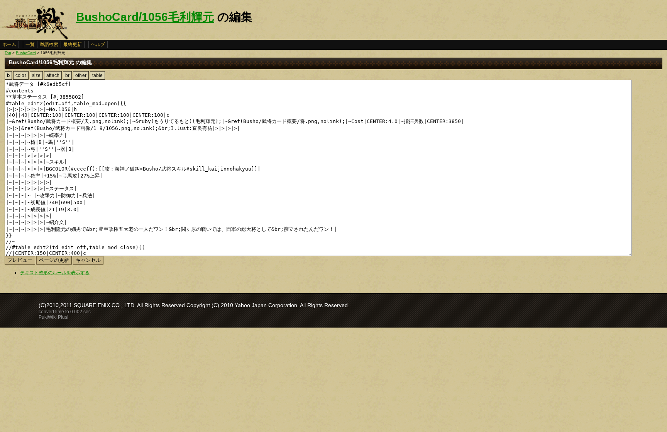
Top (8, 53)
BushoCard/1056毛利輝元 (145, 16)
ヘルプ (98, 44)
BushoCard (26, 53)
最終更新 (72, 44)
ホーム (9, 44)
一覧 (30, 44)
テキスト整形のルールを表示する (55, 272)
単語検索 (49, 44)
